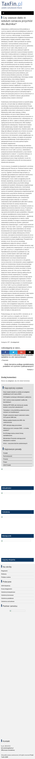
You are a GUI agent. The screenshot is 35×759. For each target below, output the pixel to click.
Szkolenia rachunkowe (7, 601)
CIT (8, 342)
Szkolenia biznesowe (7, 595)
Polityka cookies (6, 577)
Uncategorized (15, 342)
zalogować (11, 381)
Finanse (5, 459)
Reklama (3, 574)
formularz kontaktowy (9, 750)
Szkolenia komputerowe (8, 592)
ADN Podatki (7, 465)
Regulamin (4, 571)
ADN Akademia (5, 585)
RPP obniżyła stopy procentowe (12, 425)
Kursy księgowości (6, 589)
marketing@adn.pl (8, 748)
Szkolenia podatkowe (7, 598)
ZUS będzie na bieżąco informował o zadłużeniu (17, 397)
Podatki (5, 453)
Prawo (5, 462)
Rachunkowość (7, 456)
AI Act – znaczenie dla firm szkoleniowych (15, 443)
